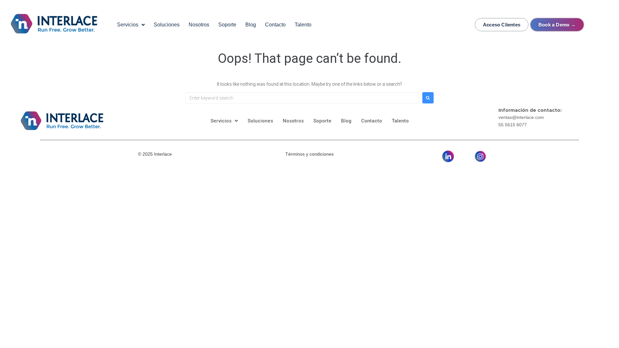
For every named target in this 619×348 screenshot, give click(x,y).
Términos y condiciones (309, 154)
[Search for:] (302, 97)
